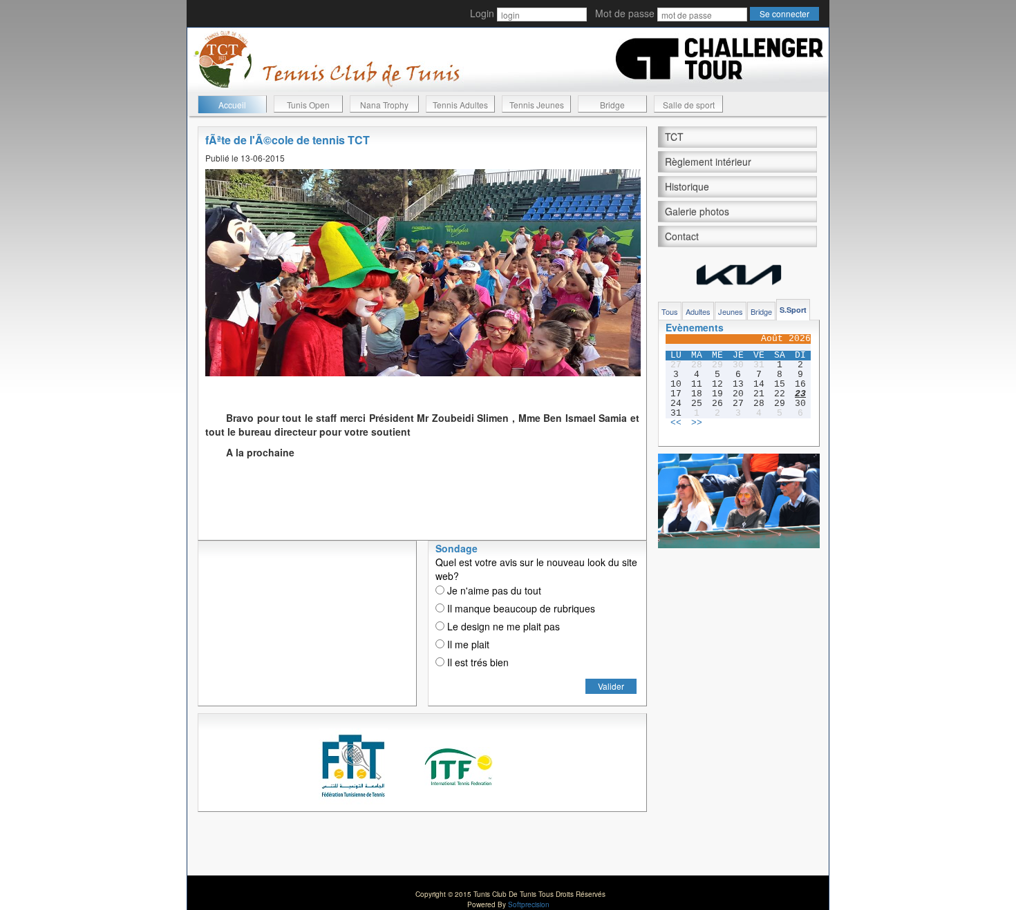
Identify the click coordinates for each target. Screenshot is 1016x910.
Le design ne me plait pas (502, 626)
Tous (669, 311)
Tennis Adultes (460, 104)
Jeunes (730, 311)
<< (675, 423)
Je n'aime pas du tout (492, 590)
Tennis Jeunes (536, 104)
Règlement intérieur (708, 161)
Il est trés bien (476, 662)
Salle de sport (689, 104)
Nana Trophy (384, 104)
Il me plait (466, 644)
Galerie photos (697, 211)
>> (696, 423)
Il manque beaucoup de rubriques (519, 608)
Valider (611, 686)
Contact (682, 236)
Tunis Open (308, 104)
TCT (674, 137)
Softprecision (528, 904)
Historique (687, 186)
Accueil (232, 104)
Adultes (698, 311)
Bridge (612, 104)
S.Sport (793, 309)
